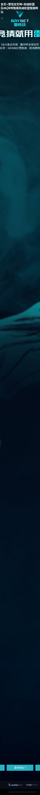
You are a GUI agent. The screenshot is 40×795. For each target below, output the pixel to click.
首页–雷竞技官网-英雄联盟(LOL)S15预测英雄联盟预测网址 (19, 8)
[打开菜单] (2, 18)
